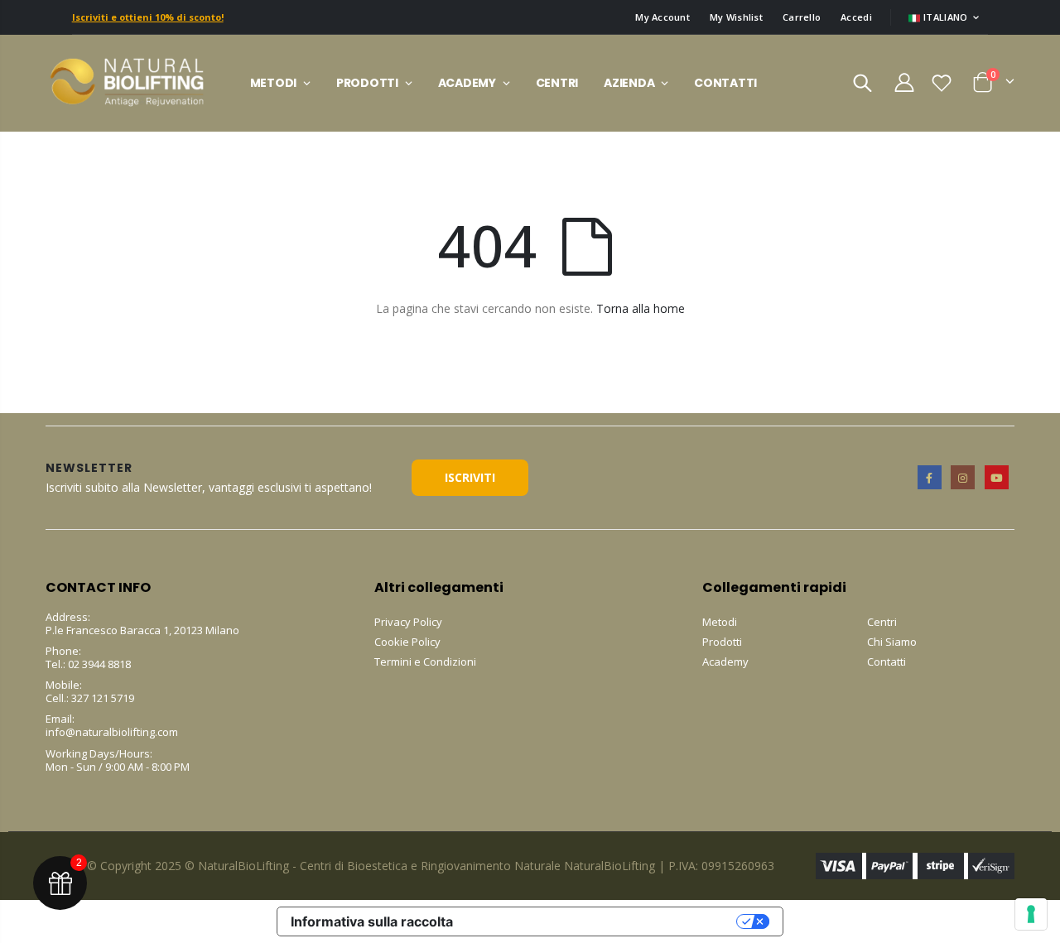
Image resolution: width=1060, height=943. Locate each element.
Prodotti (722, 641)
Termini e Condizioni (425, 661)
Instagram (963, 477)
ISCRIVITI (470, 477)
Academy (725, 661)
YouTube (997, 477)
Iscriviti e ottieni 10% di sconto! (148, 17)
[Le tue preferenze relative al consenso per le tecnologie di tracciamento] (1031, 914)
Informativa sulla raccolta (372, 921)
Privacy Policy (408, 621)
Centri (882, 621)
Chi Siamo (892, 641)
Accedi (856, 17)
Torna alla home (640, 308)
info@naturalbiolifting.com (112, 731)
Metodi (719, 621)
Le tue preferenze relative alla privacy (602, 921)
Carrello (802, 17)
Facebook (930, 477)
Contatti (886, 661)
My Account (662, 17)
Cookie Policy (407, 641)
